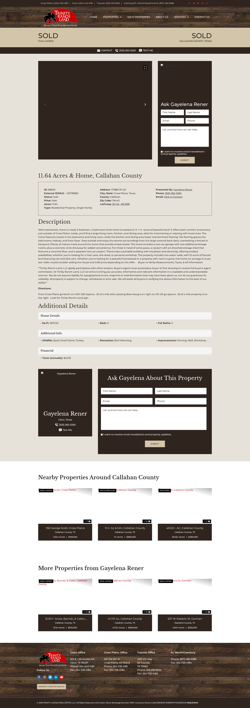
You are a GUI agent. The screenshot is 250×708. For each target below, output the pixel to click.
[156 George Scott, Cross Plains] (65, 506)
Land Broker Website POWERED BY (175, 703)
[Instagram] (44, 677)
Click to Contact (173, 197)
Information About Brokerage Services (111, 703)
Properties (111, 17)
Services (180, 17)
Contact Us (201, 17)
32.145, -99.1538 (120, 204)
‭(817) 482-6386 (166, 3)
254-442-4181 (86, 666)
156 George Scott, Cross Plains (65, 528)
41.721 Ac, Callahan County (125, 618)
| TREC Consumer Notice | (140, 703)
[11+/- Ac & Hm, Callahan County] (125, 506)
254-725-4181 (120, 666)
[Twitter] (50, 677)
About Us (162, 17)
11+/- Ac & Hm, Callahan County (125, 528)
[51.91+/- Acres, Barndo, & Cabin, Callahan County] (65, 596)
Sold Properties (138, 17)
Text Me (67, 430)
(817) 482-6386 (188, 659)
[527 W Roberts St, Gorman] (185, 596)
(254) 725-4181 (61, 3)
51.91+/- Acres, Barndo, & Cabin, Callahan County (65, 618)
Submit (185, 160)
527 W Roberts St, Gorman (185, 618)
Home (93, 17)
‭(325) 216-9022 (112, 3)
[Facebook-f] (39, 677)
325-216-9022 (153, 670)
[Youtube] (61, 677)
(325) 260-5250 (173, 193)
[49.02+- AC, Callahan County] (185, 506)
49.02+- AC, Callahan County (184, 528)
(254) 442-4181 (86, 3)
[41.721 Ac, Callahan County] (125, 596)
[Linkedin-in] (56, 677)
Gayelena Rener (183, 189)
